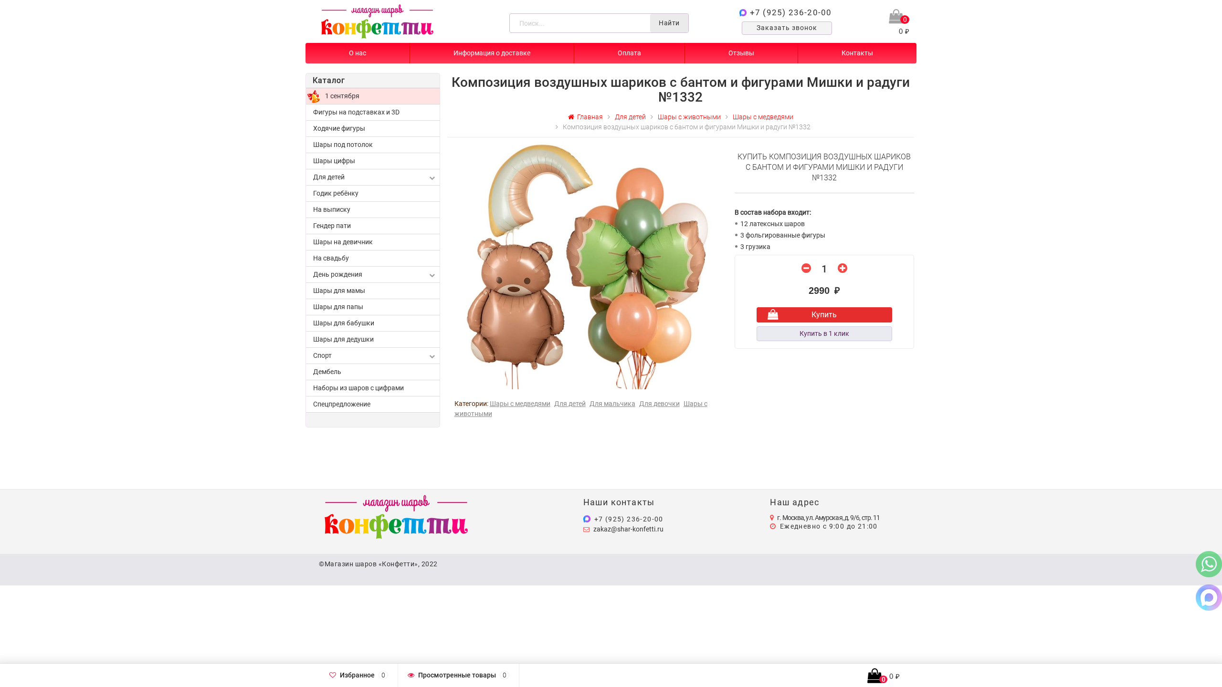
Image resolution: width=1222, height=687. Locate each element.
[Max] (1209, 597)
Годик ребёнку (335, 193)
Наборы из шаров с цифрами (358, 388)
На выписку (331, 209)
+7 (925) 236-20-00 (791, 12)
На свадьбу (331, 258)
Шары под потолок (343, 144)
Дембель (327, 371)
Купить (824, 314)
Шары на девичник (343, 242)
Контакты (857, 53)
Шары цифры (334, 161)
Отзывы (741, 53)
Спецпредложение (341, 404)
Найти (669, 23)
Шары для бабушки (343, 323)
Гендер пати (332, 225)
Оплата (629, 53)
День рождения (337, 274)
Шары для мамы (339, 290)
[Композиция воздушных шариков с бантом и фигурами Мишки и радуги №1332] (587, 265)
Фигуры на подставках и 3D (356, 112)
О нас (357, 53)
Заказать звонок (787, 27)
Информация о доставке (491, 53)
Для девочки (659, 403)
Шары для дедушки (343, 339)
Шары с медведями (520, 403)
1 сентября (342, 96)
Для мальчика (612, 403)
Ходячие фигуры (339, 128)
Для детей (329, 177)
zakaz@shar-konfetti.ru (628, 529)
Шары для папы (338, 307)
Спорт (322, 355)
